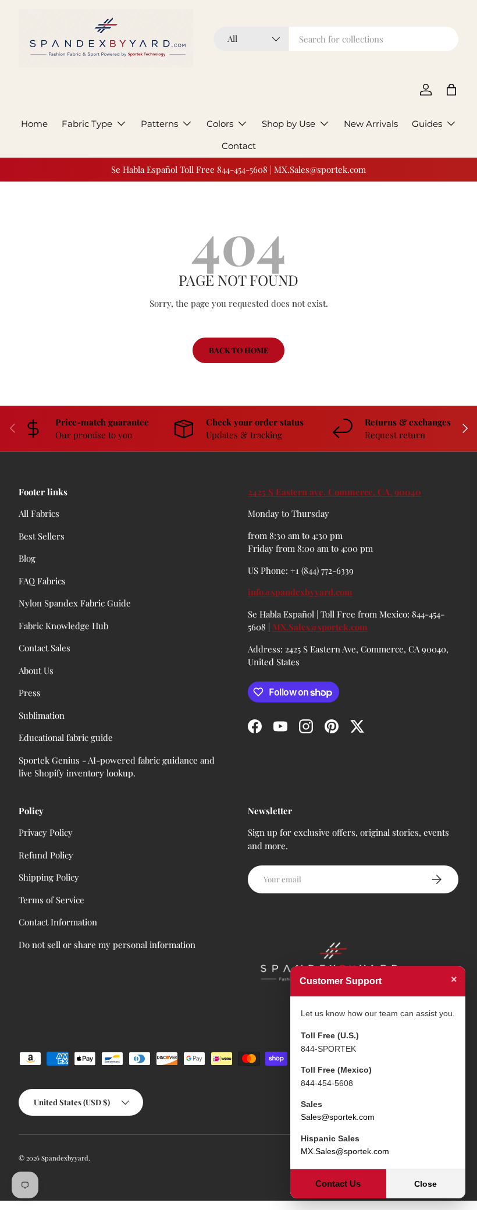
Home (34, 123)
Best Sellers (42, 536)
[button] (451, 89)
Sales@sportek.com (338, 1117)
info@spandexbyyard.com (300, 592)
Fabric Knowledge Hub (63, 625)
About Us (36, 670)
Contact (239, 145)
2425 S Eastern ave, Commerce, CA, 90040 (334, 492)
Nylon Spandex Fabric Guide (75, 603)
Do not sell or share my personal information (107, 944)
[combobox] (335, 39)
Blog (27, 558)
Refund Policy (46, 855)
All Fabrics (39, 513)
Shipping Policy (49, 877)
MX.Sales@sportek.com (320, 627)
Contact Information (58, 922)
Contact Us (338, 1183)
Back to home (238, 350)
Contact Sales (44, 648)
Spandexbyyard (64, 1158)
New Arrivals (371, 123)
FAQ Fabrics (42, 581)
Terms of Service (51, 900)
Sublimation (42, 715)
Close (425, 1183)
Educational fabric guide (66, 737)
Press (30, 692)
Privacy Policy (46, 832)
